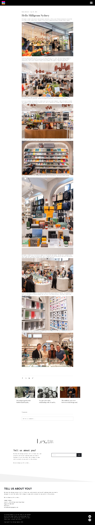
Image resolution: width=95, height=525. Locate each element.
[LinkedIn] (89, 516)
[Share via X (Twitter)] (25, 378)
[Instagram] (89, 520)
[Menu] (91, 3)
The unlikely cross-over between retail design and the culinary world (69, 401)
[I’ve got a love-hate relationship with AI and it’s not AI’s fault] (47, 392)
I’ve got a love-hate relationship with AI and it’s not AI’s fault (47, 401)
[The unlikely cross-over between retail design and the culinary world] (70, 392)
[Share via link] (32, 378)
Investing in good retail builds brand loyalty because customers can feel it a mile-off (24, 401)
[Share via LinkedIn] (29, 378)
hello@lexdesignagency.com (11, 507)
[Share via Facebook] (22, 378)
